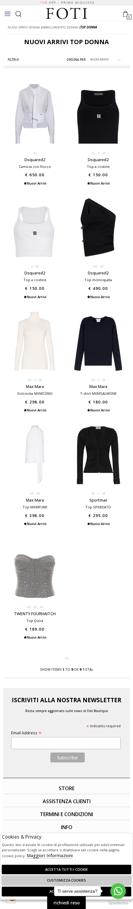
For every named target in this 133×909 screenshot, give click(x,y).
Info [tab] (66, 827)
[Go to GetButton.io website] (118, 903)
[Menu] (8, 14)
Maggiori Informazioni (50, 855)
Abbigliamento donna (60, 27)
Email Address (26, 733)
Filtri (12, 60)
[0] (125, 13)
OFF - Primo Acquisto (66, 3)
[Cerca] (18, 13)
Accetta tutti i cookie (66, 869)
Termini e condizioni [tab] (66, 814)
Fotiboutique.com (66, 13)
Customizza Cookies (66, 880)
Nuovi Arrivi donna (24, 27)
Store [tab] (67, 788)
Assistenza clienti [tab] (67, 801)
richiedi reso (67, 903)
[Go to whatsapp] (118, 891)
